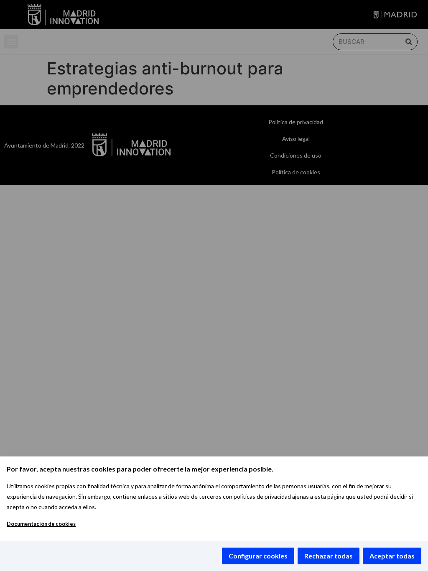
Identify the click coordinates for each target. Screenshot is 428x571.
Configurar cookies (258, 556)
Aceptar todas (392, 556)
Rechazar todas (328, 556)
